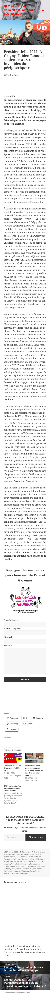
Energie (33, 866)
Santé (32, 871)
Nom (11, 620)
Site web (8, 637)
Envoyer (25, 680)
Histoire (7, 869)
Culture (6, 866)
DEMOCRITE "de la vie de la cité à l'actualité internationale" (19, 10)
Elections (11, 854)
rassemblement (14, 871)
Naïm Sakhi (9, 96)
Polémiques (17, 859)
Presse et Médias (28, 859)
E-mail (12, 628)
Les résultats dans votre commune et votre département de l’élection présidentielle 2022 (34, 770)
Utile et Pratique (22, 873)
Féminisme (41, 866)
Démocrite (26, 852)
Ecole (22, 866)
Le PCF (18, 857)
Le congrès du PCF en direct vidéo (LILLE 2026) (12, 768)
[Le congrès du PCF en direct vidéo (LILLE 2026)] (13, 758)
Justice (13, 869)
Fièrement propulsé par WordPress (17, 993)
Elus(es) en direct (22, 854)
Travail (12, 873)
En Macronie (34, 854)
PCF (31, 869)
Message (8, 645)
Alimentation (16, 864)
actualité (7, 864)
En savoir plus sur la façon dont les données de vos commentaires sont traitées (25, 952)
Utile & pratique (34, 861)
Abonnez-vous (36, 837)
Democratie (14, 866)
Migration (25, 869)
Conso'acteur (35, 864)
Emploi (27, 866)
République (25, 871)
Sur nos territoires (20, 861)
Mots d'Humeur (27, 857)
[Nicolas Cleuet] (25, 83)
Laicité (18, 869)
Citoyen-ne (25, 864)
